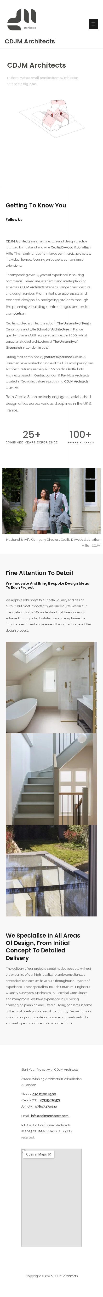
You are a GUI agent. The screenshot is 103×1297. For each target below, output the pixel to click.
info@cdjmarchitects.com (50, 1116)
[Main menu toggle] (93, 24)
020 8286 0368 (44, 1094)
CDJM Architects (30, 41)
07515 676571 (50, 1100)
